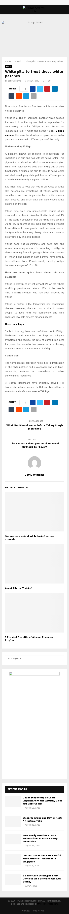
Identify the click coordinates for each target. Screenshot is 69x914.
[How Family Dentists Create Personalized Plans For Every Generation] (13, 839)
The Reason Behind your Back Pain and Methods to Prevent (34, 445)
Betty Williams (14, 81)
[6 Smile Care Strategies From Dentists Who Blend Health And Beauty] (13, 879)
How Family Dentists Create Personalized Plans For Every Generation (40, 838)
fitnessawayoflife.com (47, 904)
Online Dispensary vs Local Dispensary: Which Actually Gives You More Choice (42, 800)
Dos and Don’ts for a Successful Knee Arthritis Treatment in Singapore (42, 858)
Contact (26, 911)
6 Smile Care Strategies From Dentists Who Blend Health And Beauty (42, 878)
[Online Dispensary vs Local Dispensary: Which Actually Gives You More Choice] (13, 801)
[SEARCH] (60, 658)
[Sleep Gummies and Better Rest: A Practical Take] (13, 821)
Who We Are (38, 911)
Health (8, 67)
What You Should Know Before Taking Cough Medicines (34, 427)
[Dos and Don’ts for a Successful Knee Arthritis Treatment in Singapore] (13, 859)
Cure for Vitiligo (14, 324)
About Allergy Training (18, 588)
